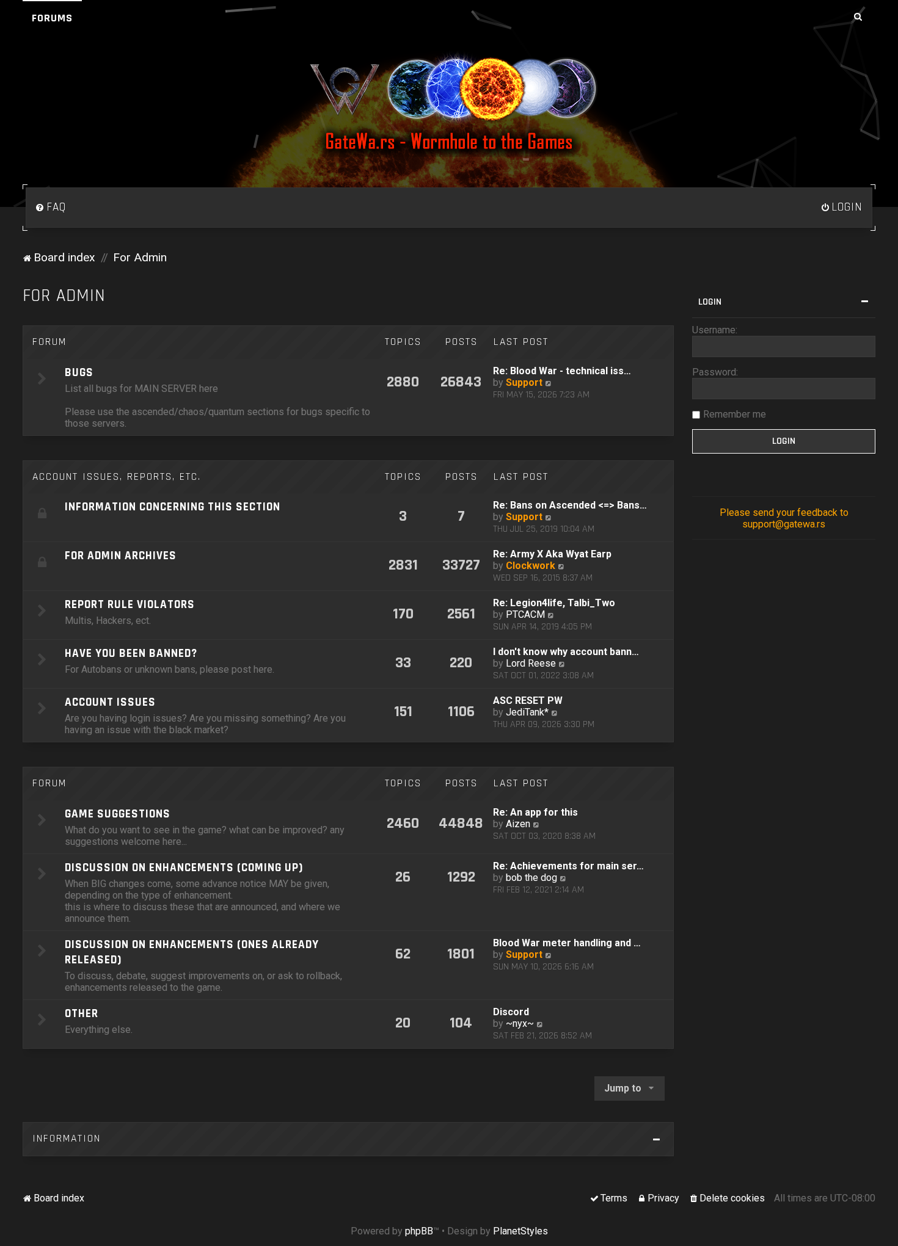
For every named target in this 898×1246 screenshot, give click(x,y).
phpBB (419, 1231)
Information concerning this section (172, 507)
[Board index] (449, 103)
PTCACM (525, 614)
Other (81, 1013)
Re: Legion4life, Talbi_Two (554, 603)
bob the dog (531, 877)
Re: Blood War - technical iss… (562, 371)
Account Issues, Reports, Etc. (116, 477)
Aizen (518, 824)
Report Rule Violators (130, 604)
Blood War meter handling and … (567, 943)
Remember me (734, 414)
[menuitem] (50, 207)
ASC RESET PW (528, 700)
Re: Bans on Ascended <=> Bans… (570, 505)
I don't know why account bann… (566, 651)
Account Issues (110, 702)
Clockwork (530, 565)
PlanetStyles (520, 1231)
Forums (52, 18)
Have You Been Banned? (131, 653)
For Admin (64, 295)
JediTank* (527, 712)
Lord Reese (531, 663)
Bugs (79, 372)
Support (524, 382)
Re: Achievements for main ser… (568, 866)
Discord (511, 1012)
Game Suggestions (117, 814)
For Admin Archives (121, 555)
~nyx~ (520, 1023)
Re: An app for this (535, 812)
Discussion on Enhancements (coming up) (184, 867)
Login (709, 301)
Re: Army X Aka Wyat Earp (552, 554)
